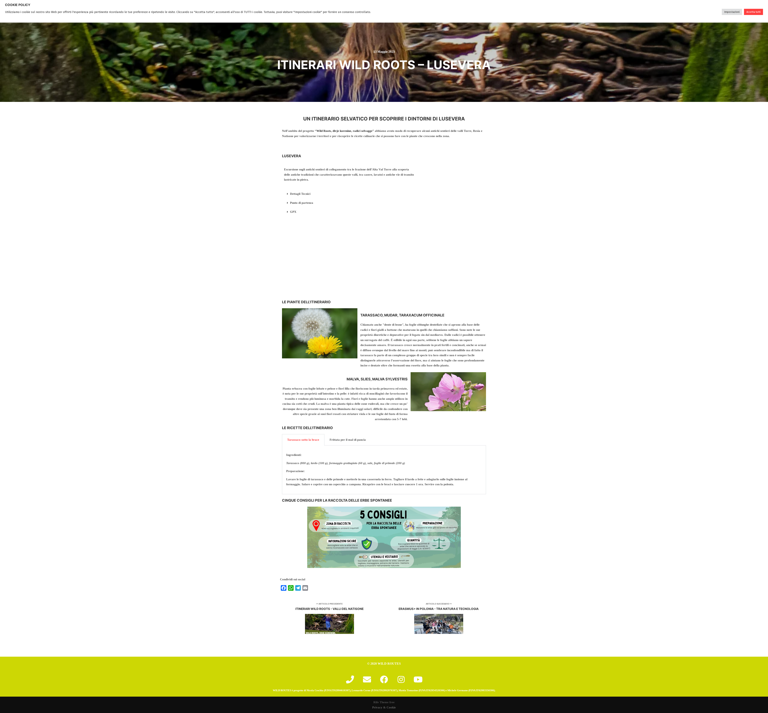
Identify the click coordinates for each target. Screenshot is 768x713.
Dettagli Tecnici (300, 193)
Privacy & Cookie (384, 707)
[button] (349, 193)
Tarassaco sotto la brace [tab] (303, 439)
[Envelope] (367, 679)
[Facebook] (384, 679)
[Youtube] (418, 679)
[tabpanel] (384, 470)
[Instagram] (401, 679)
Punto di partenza (301, 202)
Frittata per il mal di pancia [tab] (348, 439)
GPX (293, 211)
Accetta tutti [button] (753, 11)
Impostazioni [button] (732, 11)
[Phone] (350, 679)
